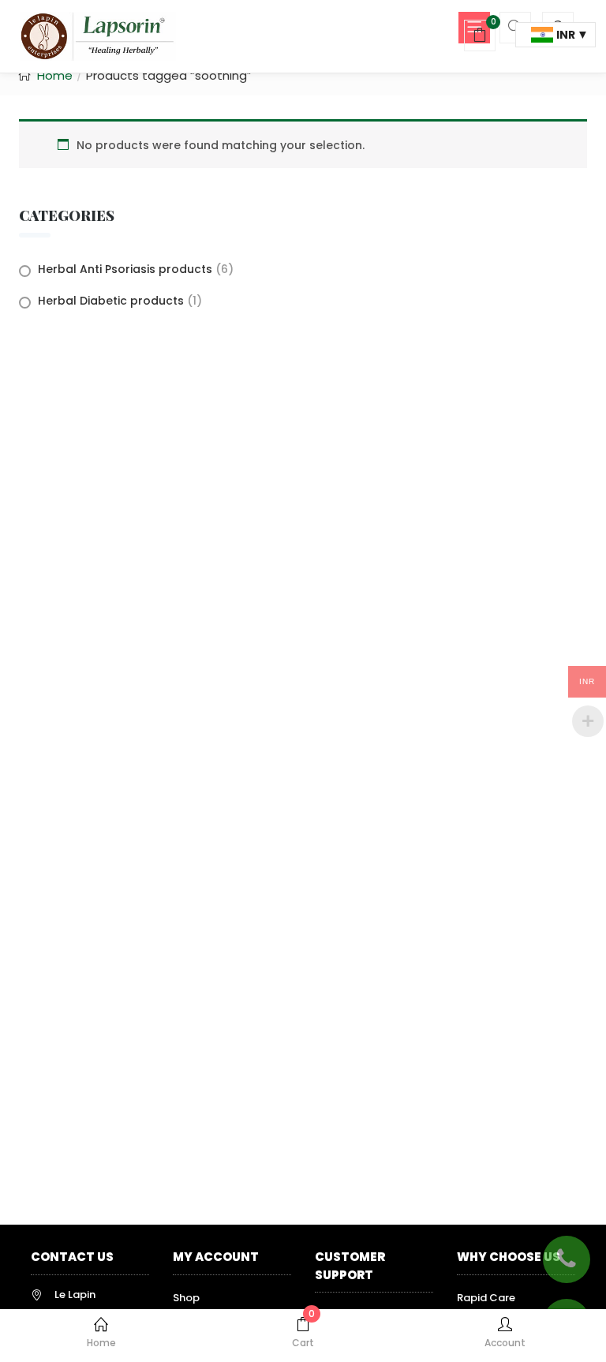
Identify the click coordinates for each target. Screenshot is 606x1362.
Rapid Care (486, 1297)
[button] (480, 37)
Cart (303, 1333)
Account (505, 1342)
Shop (186, 1297)
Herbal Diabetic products (111, 301)
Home (101, 1342)
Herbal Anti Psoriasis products (125, 269)
